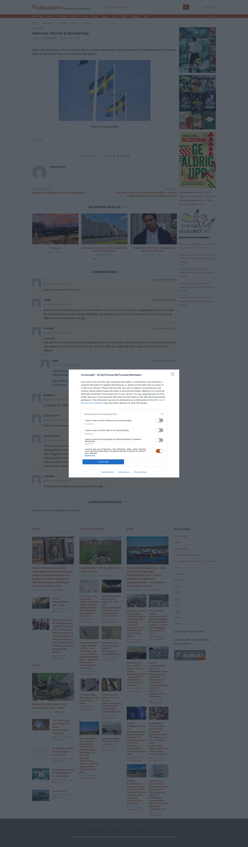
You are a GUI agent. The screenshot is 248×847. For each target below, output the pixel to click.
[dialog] (124, 423)
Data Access (124, 472)
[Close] (173, 375)
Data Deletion (108, 472)
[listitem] (124, 414)
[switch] (159, 420)
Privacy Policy (140, 472)
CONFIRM (103, 462)
